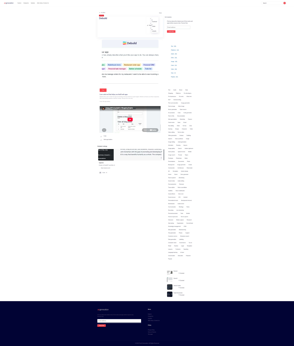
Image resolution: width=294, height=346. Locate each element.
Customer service (172, 236)
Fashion (176, 245)
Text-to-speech (172, 177)
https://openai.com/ (105, 168)
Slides (186, 158)
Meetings (181, 207)
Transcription (171, 187)
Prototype (170, 158)
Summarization (172, 207)
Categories (26, 3)
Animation (170, 145)
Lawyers (170, 249)
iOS (179, 197)
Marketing (182, 119)
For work (181, 96)
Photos (180, 232)
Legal (182, 245)
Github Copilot (177, 285)
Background (171, 164)
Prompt (180, 155)
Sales (179, 122)
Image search (171, 155)
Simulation (175, 171)
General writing (177, 99)
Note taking (171, 223)
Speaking (186, 249)
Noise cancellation (182, 187)
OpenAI (101, 163)
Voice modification (180, 190)
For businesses (172, 96)
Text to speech (184, 216)
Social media (171, 181)
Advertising (181, 177)
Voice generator (184, 174)
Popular (170, 258)
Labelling (181, 239)
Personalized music (173, 200)
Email (184, 122)
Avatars (182, 135)
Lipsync (185, 145)
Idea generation (172, 229)
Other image (181, 106)
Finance (190, 119)
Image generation (185, 103)
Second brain (189, 223)
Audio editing (181, 181)
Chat (190, 125)
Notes (188, 207)
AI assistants (171, 112)
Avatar (190, 164)
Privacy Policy (151, 329)
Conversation (171, 255)
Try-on (190, 242)
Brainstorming (182, 229)
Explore (19, 3)
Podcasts (181, 184)
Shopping (170, 93)
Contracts (178, 249)
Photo (188, 161)
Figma (186, 155)
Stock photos (171, 151)
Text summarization (173, 103)
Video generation (172, 135)
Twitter (153, 26)
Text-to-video (181, 132)
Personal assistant (172, 213)
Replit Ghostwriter (178, 292)
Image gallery (171, 148)
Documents (181, 161)
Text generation (172, 232)
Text (169, 90)
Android (185, 197)
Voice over (180, 194)
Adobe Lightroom (189, 148)
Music (180, 90)
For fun (184, 125)
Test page (150, 334)
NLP (169, 99)
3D (169, 171)
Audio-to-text (181, 203)
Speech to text (181, 151)
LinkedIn (154, 31)
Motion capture (180, 220)
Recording (170, 210)
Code (105, 136)
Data (186, 90)
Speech (170, 138)
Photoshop (178, 158)
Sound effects (171, 194)
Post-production (172, 184)
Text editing (171, 125)
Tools (182, 213)
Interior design (184, 171)
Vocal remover (171, 197)
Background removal (186, 200)
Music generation (172, 109)
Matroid (175, 271)
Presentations (171, 161)
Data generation (172, 239)
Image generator (181, 164)
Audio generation (182, 142)
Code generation (188, 112)
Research (189, 220)
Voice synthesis (179, 138)
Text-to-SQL (171, 116)
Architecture (181, 168)
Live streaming (180, 210)
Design (177, 129)
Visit (103, 90)
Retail (169, 245)
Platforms (178, 93)
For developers (187, 93)
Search (180, 148)
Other (178, 125)
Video (191, 129)
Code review (171, 122)
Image (187, 138)
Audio (174, 90)
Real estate (189, 168)
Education (180, 255)
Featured (188, 255)
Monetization (171, 203)
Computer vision (172, 242)
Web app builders (108, 139)
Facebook (154, 21)
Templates (189, 245)
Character (184, 129)
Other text (189, 96)
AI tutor (182, 252)
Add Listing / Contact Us (43, 3)
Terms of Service (152, 332)
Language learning (172, 252)
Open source (183, 109)
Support (187, 232)
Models (188, 213)
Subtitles (170, 190)
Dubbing (189, 135)
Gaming (170, 129)
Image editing (171, 142)
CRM (185, 226)
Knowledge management (174, 226)
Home (169, 174)
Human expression (173, 216)
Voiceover (170, 220)
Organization (180, 223)
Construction (171, 168)
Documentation (181, 116)
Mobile (189, 151)
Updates (33, 3)
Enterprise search (184, 236)
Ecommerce (182, 242)
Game (175, 174)
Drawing (178, 145)
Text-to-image (171, 106)
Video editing (171, 132)
